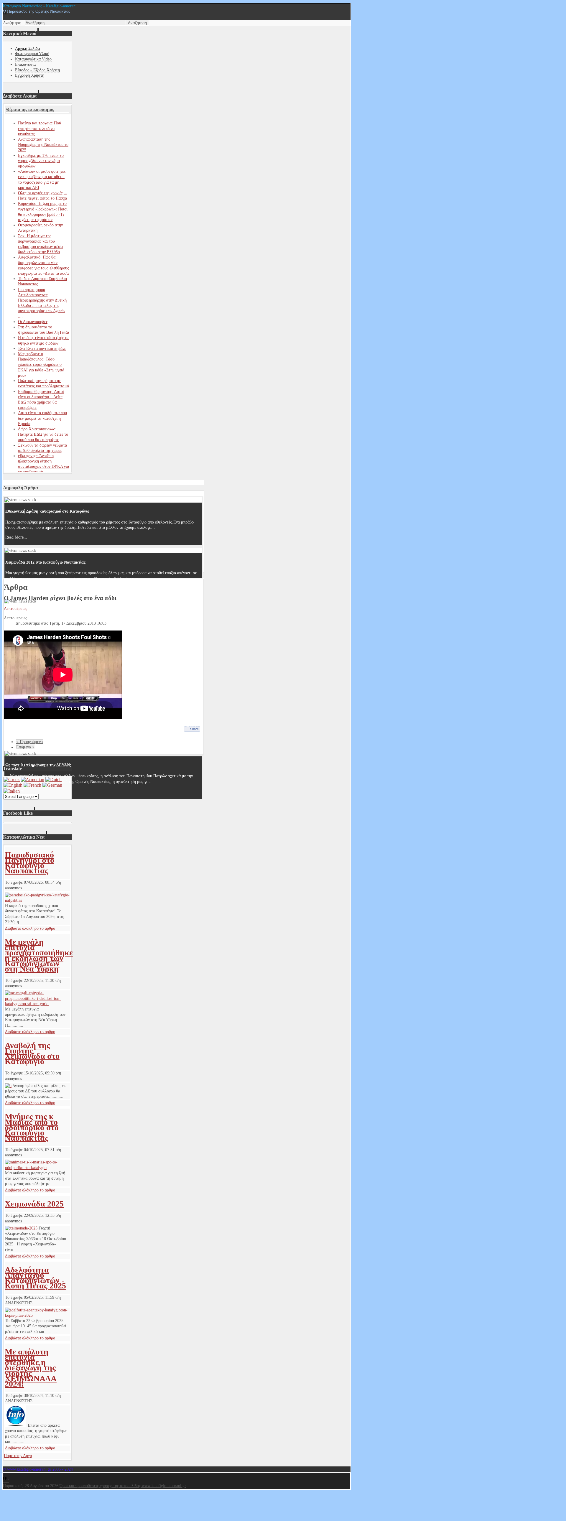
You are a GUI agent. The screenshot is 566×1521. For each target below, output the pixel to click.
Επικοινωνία (25, 64)
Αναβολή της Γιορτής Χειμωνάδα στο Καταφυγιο (32, 1053)
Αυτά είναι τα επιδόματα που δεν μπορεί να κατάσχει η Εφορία (42, 418)
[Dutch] (53, 779)
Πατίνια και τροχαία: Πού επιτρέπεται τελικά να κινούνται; (39, 128)
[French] (32, 785)
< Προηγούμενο (29, 742)
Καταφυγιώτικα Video (33, 59)
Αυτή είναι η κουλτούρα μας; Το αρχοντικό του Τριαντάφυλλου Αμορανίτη (71, 613)
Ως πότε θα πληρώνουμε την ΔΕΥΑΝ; (38, 765)
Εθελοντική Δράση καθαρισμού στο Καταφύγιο (47, 511)
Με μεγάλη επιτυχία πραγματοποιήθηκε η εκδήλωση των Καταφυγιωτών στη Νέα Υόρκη (39, 955)
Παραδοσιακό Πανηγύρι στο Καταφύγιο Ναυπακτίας (29, 862)
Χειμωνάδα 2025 (34, 1203)
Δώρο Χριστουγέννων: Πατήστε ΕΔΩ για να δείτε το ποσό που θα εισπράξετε (43, 434)
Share (194, 729)
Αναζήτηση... (14, 23)
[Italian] (12, 791)
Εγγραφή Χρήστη (29, 75)
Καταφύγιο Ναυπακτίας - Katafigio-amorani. (40, 6)
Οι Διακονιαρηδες (33, 322)
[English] (13, 785)
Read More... (16, 537)
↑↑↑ (6, 1480)
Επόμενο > (25, 747)
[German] (52, 785)
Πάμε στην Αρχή (18, 1455)
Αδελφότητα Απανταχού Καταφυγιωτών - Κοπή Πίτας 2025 (35, 1277)
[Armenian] (32, 779)
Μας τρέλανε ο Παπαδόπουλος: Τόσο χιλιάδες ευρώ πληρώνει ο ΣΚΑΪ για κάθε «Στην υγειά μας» (41, 365)
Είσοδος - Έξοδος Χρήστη (37, 70)
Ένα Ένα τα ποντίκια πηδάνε (42, 348)
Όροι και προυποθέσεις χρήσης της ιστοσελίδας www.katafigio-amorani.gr (123, 1486)
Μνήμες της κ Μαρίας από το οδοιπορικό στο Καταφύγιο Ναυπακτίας (32, 1127)
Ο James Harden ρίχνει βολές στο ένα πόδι (60, 598)
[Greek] (12, 779)
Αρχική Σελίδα (27, 48)
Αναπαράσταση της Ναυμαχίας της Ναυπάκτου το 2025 (43, 144)
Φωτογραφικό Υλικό (32, 54)
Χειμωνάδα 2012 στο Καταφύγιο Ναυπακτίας (45, 562)
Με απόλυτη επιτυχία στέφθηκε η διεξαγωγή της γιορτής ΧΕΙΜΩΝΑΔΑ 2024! (31, 1367)
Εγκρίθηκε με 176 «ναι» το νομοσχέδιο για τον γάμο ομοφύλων (41, 160)
